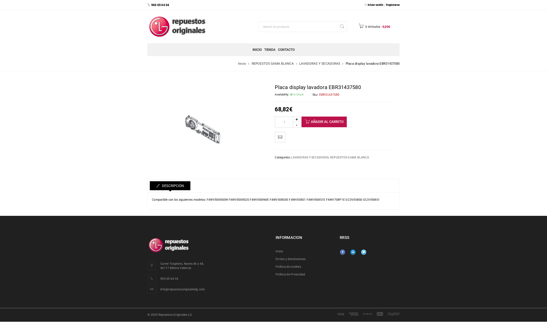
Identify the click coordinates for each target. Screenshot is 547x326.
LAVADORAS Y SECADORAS (319, 64)
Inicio (242, 64)
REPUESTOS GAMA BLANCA (273, 64)
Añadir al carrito (327, 122)
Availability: (282, 94)
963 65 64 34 (169, 278)
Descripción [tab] (172, 186)
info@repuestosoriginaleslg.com (182, 289)
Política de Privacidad (290, 274)
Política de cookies (288, 266)
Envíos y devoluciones (291, 259)
